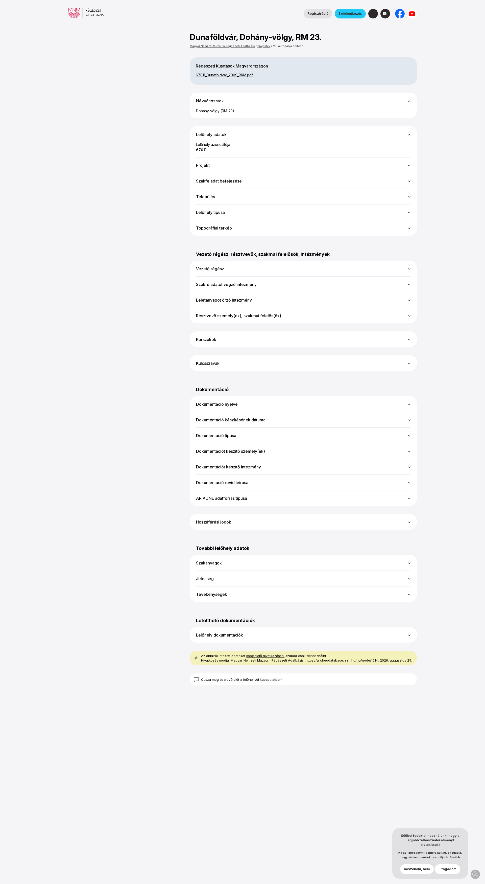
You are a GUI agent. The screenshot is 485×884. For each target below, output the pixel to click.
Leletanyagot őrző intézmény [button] (224, 300)
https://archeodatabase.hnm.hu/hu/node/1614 (342, 660)
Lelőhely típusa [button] (210, 212)
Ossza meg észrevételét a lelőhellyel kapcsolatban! (241, 679)
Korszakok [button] (206, 339)
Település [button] (205, 196)
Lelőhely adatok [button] (211, 134)
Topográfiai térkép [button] (214, 228)
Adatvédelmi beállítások (475, 874)
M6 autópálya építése (288, 46)
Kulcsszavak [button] (208, 363)
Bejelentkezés (350, 13)
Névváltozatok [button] (210, 100)
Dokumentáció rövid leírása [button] (222, 482)
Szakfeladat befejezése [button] (219, 181)
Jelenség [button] (205, 578)
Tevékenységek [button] (211, 594)
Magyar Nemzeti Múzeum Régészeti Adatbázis (222, 46)
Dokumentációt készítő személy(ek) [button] (230, 451)
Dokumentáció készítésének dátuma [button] (230, 419)
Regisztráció (317, 13)
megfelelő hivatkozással (265, 656)
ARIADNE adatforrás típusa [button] (221, 498)
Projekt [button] (203, 165)
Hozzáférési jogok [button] (213, 522)
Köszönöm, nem (417, 869)
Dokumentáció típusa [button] (216, 435)
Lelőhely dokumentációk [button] (219, 635)
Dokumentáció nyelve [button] (217, 404)
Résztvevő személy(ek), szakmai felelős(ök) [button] (238, 315)
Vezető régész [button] (210, 268)
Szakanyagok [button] (209, 562)
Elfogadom (447, 869)
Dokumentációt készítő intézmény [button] (228, 466)
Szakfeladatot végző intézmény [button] (226, 284)
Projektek (263, 46)
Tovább (455, 857)
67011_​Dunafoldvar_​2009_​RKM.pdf (224, 75)
